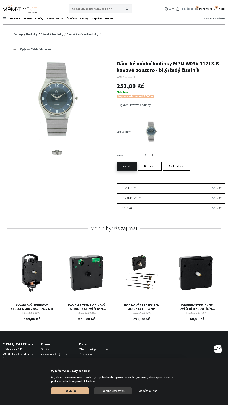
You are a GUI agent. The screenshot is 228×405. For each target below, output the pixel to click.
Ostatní (109, 18)
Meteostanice (55, 18)
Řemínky (72, 18)
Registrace (86, 354)
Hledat (127, 8)
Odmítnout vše (148, 391)
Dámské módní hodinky (82, 34)
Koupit (127, 166)
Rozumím (70, 391)
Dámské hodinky (52, 34)
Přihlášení (186, 8)
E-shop (18, 34)
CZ (170, 8)
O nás (45, 349)
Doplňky (97, 18)
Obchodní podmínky (94, 349)
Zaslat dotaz (176, 166)
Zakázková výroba (214, 18)
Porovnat (150, 166)
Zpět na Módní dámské (35, 49)
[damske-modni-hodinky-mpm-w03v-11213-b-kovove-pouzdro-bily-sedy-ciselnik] (57, 100)
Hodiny (27, 18)
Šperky (84, 18)
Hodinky (15, 18)
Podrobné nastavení (113, 391)
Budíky (39, 18)
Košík (220, 8)
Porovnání (204, 8)
